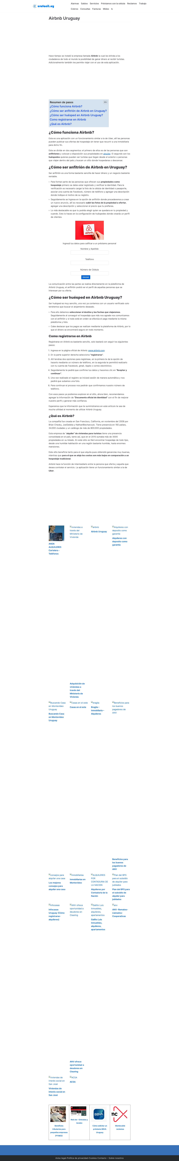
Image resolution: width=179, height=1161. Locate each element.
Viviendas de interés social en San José (57, 1091)
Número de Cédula (89, 269)
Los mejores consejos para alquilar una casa (57, 886)
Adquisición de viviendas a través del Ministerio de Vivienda (77, 690)
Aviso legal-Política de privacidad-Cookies (76, 1158)
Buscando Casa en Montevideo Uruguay (56, 717)
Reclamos (132, 3)
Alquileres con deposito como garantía (119, 541)
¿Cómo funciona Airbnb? (66, 106)
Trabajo (142, 3)
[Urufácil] (43, 6)
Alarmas (75, 3)
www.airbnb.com (96, 350)
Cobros (74, 9)
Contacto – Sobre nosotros (110, 1158)
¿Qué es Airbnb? (61, 124)
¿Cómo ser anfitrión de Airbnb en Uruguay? (78, 110)
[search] (112, 9)
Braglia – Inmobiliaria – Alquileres (97, 710)
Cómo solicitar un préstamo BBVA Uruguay (100, 1129)
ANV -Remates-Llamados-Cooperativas (120, 912)
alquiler (106, 153)
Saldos (84, 3)
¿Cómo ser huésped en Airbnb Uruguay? (76, 115)
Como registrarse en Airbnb (68, 119)
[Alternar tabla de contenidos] (104, 102)
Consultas (85, 9)
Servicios (94, 3)
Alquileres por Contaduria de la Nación (99, 892)
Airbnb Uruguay (99, 531)
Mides (106, 9)
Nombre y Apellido (89, 249)
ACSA (73, 1082)
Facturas (96, 9)
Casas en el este (78, 707)
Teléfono (89, 259)
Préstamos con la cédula (113, 3)
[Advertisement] (89, 38)
